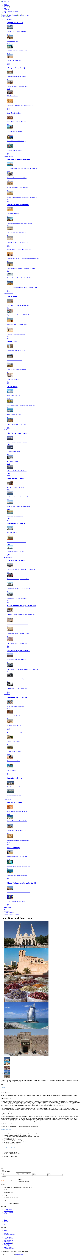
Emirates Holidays (8, 912)
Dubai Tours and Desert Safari (11, 914)
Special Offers (7, 799)
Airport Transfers (8, 557)
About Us (6, 5)
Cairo (5, 1220)
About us (6, 1231)
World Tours (7, 694)
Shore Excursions (8, 156)
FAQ (5, 12)
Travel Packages (8, 19)
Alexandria (6, 1221)
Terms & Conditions (9, 1248)
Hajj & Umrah (7, 907)
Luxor (5, 1224)
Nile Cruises (7, 429)
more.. (8, 64)
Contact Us (6, 6)
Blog (5, 8)
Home (5, 4)
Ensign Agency (19, 1254)
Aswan (5, 1222)
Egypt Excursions (8, 293)
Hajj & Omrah (7, 1247)
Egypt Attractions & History (11, 11)
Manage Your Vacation (9, 1234)
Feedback (6, 9)
